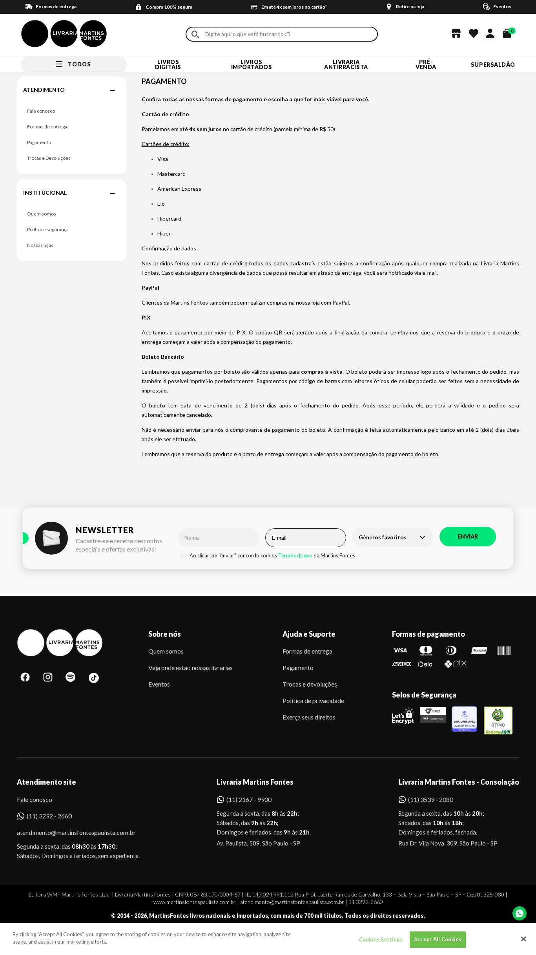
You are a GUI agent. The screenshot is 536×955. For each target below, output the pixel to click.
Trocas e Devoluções (49, 158)
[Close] (523, 938)
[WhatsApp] (519, 913)
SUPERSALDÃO (493, 64)
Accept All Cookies (437, 939)
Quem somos (41, 214)
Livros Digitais (168, 64)
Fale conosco (41, 111)
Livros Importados (251, 64)
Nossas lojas (40, 245)
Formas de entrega (47, 127)
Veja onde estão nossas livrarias (190, 667)
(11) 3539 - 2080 (430, 799)
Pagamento (39, 142)
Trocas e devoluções (310, 684)
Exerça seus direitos (309, 717)
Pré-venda (426, 64)
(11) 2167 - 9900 (249, 799)
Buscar (195, 34)
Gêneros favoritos (383, 537)
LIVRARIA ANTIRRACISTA (346, 64)
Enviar (468, 536)
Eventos (159, 684)
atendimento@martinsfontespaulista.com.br (69, 832)
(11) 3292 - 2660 (49, 816)
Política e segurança (48, 229)
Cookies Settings (381, 939)
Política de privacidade (313, 700)
